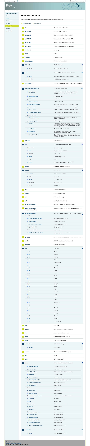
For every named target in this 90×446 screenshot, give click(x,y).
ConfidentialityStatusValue (34, 379)
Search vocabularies (27, 23)
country (30, 433)
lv (29, 297)
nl (29, 302)
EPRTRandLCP (29, 83)
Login (72, 0)
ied (26, 200)
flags (30, 150)
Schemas (8, 23)
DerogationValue (32, 109)
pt (29, 307)
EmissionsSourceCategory (34, 382)
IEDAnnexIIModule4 (30, 213)
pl (29, 305)
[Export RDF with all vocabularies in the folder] (82, 65)
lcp (26, 333)
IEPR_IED (27, 237)
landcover (27, 244)
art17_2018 (28, 46)
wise (26, 363)
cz (29, 262)
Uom (30, 401)
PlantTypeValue (32, 128)
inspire (27, 240)
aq (25, 27)
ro (29, 310)
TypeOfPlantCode (32, 227)
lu (29, 294)
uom (26, 359)
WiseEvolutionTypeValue (34, 422)
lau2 (26, 325)
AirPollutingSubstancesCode (35, 218)
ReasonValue (32, 131)
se (29, 313)
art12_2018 (28, 35)
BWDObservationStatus (34, 366)
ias (26, 197)
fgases (27, 166)
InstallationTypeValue (33, 121)
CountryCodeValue (33, 107)
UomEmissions (32, 404)
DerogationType (32, 221)
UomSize (31, 406)
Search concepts (37, 23)
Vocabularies (9, 26)
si (29, 315)
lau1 (26, 248)
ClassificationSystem (33, 377)
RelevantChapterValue (33, 134)
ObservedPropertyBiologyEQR (35, 395)
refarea (30, 156)
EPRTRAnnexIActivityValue (35, 112)
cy (29, 259)
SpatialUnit (31, 398)
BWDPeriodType (32, 369)
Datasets (8, 16)
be (29, 254)
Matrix (30, 387)
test (26, 355)
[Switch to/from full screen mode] (77, 1)
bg (29, 257)
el (29, 273)
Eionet (12, 10)
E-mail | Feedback (10, 441)
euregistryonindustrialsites (32, 88)
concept (30, 173)
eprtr (26, 72)
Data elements (9, 21)
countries (31, 347)
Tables (7, 18)
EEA (12, 1)
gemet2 (27, 170)
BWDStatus (31, 374)
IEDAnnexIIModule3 (30, 208)
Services (8, 28)
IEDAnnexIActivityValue (34, 117)
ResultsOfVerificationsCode (35, 224)
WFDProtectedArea (33, 414)
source (30, 179)
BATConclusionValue (33, 101)
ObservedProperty (33, 393)
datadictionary (29, 61)
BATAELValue (32, 99)
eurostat (27, 140)
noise (26, 340)
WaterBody (31, 409)
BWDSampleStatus (33, 371)
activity (30, 76)
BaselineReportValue (33, 96)
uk (29, 321)
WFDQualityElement (33, 417)
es (29, 275)
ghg (26, 189)
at (29, 251)
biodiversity (28, 50)
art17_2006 (28, 38)
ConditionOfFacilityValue (34, 104)
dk (29, 267)
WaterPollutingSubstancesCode (36, 232)
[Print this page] (75, 1)
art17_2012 (28, 42)
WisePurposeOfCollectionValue (35, 425)
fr (29, 281)
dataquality (28, 64)
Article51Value (32, 92)
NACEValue (31, 123)
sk (29, 318)
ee (29, 270)
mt (29, 299)
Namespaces (9, 30)
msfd (26, 336)
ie (29, 286)
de (29, 265)
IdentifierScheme (32, 385)
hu (29, 283)
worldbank (28, 429)
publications (28, 344)
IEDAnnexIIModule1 (30, 204)
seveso (27, 351)
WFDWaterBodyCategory (34, 420)
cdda (26, 53)
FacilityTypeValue (32, 115)
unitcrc (30, 162)
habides (27, 193)
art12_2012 (28, 31)
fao (26, 144)
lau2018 (27, 329)
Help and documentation (11, 13)
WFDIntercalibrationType (34, 411)
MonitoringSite (32, 390)
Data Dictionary (17, 10)
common (27, 57)
